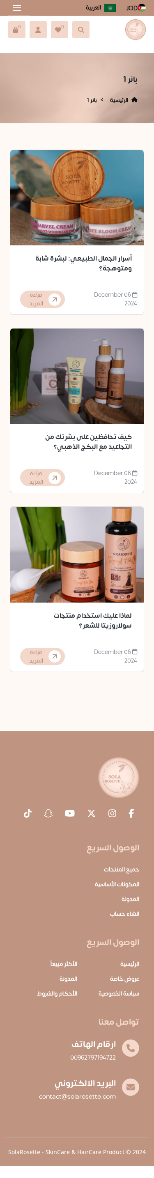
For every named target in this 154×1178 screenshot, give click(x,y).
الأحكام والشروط (57, 993)
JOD (132, 8)
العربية (93, 8)
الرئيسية (119, 100)
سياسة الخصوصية (119, 993)
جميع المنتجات (121, 869)
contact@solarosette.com (77, 1097)
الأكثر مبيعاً (64, 963)
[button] (19, 7)
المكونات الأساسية (117, 884)
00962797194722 (93, 1058)
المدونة (130, 898)
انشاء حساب (124, 913)
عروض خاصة (124, 978)
